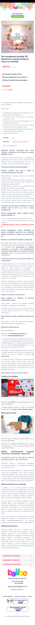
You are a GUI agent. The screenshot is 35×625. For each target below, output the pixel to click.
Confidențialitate (8, 596)
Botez (20, 141)
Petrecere (25, 141)
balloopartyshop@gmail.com (20, 345)
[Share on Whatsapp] (32, 98)
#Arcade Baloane (17, 16)
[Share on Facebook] (22, 98)
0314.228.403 (19, 583)
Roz (13, 138)
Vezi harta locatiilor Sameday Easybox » (14, 167)
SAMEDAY (15, 283)
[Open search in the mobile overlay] (28, 7)
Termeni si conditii (20, 596)
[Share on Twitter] (25, 98)
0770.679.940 (19, 581)
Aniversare (15, 141)
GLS (21, 283)
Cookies (30, 596)
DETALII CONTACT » (17, 590)
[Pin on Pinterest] (28, 98)
